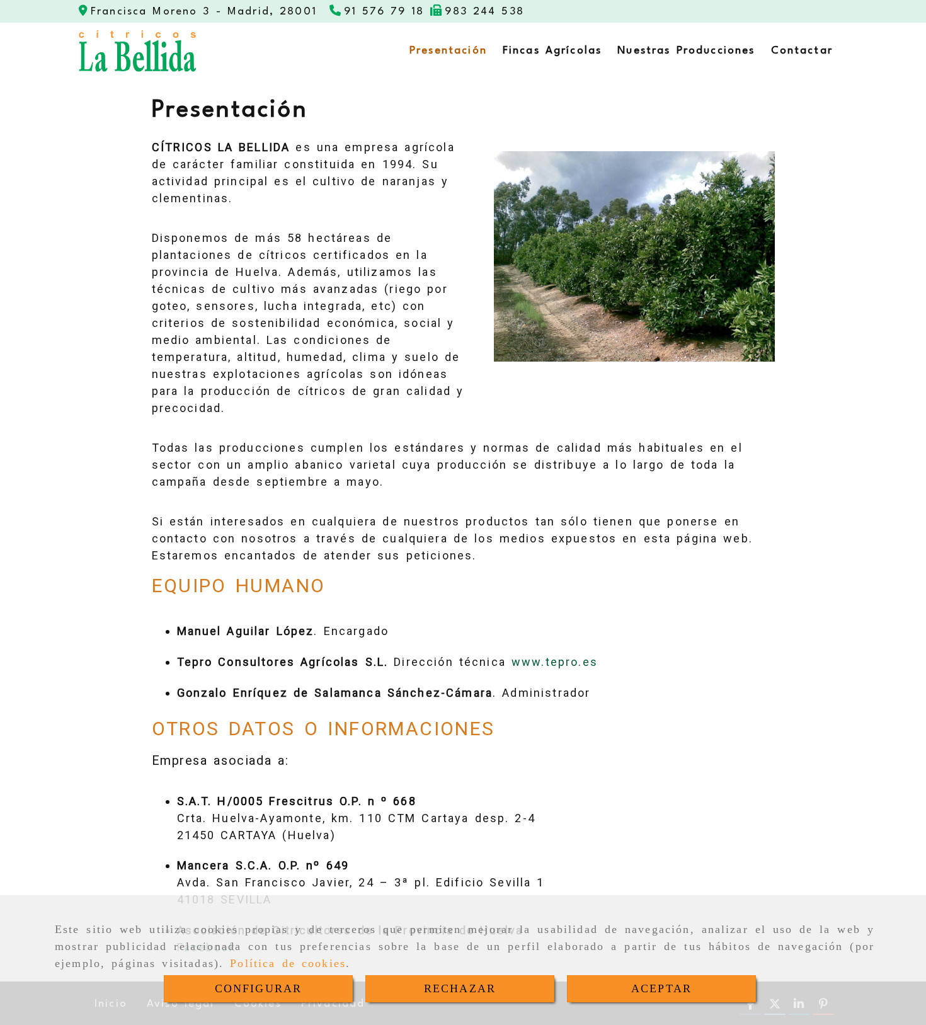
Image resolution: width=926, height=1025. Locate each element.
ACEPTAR (661, 988)
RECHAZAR (460, 988)
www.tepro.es (555, 661)
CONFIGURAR (258, 988)
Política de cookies (288, 963)
